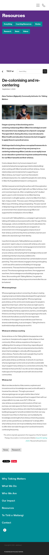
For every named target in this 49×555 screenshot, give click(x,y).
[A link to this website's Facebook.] (4, 530)
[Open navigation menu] (38, 5)
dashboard (19, 545)
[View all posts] (2, 71)
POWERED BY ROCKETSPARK (13, 552)
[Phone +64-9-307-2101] (44, 5)
